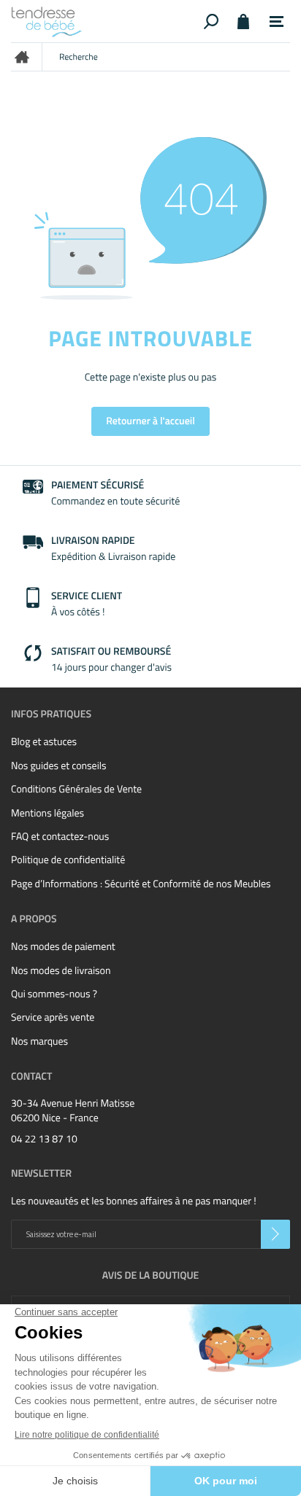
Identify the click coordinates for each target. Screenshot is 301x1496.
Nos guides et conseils (58, 766)
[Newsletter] (275, 1234)
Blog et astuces (44, 741)
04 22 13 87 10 (44, 1139)
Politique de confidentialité (68, 860)
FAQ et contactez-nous (60, 836)
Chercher (211, 21)
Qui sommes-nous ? (54, 994)
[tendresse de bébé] (105, 21)
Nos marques (39, 1041)
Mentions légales (47, 813)
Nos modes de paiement (63, 946)
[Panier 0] (243, 21)
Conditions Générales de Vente (76, 789)
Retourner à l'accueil (150, 421)
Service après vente (52, 1017)
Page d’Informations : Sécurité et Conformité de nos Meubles (141, 884)
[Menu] (276, 22)
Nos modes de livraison (60, 970)
